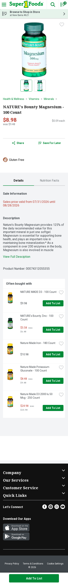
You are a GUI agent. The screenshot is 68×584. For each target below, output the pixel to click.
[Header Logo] (25, 5)
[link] (49, 143)
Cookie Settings (55, 563)
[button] (53, 4)
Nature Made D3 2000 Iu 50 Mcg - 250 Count (36, 396)
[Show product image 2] (40, 86)
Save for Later (52, 143)
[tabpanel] (34, 303)
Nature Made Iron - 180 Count (37, 343)
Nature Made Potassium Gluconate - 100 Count (35, 368)
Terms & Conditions (33, 563)
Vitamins (34, 98)
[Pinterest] (50, 508)
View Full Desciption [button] (16, 256)
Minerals (49, 98)
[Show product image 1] (26, 86)
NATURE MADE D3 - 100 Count (38, 291)
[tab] (18, 181)
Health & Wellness (13, 98)
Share (20, 143)
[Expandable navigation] (4, 5)
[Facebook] (44, 508)
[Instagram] (56, 508)
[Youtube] (62, 508)
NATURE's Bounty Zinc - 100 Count (37, 317)
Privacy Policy (12, 563)
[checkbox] (62, 24)
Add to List (53, 303)
